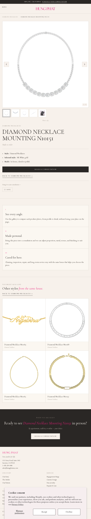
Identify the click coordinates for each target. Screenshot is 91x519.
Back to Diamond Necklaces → (17, 176)
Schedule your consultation (54, 2)
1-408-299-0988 (7, 466)
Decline (69, 512)
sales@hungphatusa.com (10, 468)
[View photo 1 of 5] (6, 113)
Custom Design (52, 480)
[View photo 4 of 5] (33, 113)
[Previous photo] (6, 64)
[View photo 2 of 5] (15, 113)
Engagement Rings (53, 477)
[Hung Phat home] (45, 8)
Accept (44, 512)
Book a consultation (45, 169)
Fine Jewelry (51, 483)
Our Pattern (6, 483)
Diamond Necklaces (10, 17)
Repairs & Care (52, 486)
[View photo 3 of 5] (24, 113)
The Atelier (6, 480)
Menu (4, 7)
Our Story (5, 477)
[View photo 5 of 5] (42, 113)
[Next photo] (84, 64)
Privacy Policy (18, 504)
